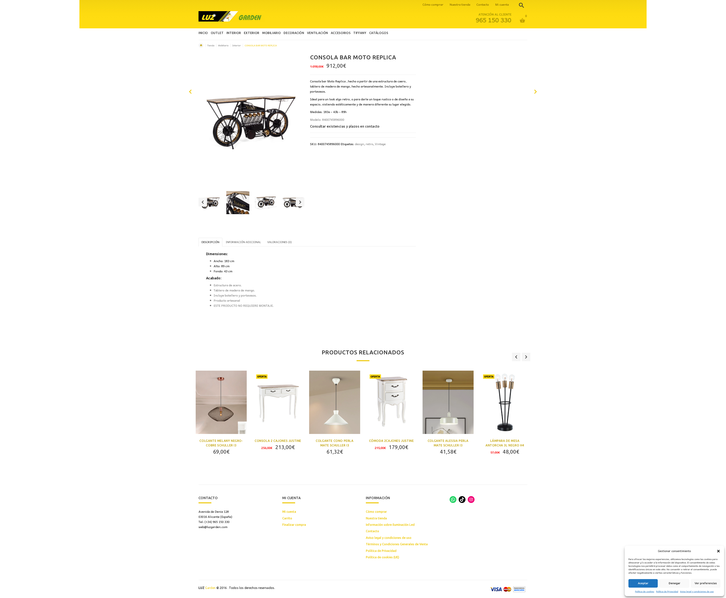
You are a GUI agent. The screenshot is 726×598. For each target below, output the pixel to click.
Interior (236, 45)
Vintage (380, 143)
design (359, 143)
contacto (372, 126)
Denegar (674, 583)
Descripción (210, 242)
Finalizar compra (294, 524)
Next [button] (300, 202)
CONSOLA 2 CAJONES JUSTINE (278, 440)
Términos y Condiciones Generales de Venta (397, 544)
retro (369, 143)
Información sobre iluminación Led (390, 524)
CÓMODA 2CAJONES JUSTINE (391, 440)
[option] (210, 202)
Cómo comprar (433, 4)
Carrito (287, 518)
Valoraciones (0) (279, 242)
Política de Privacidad (667, 591)
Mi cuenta (502, 4)
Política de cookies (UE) (382, 557)
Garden (207, 587)
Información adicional (243, 242)
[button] (718, 551)
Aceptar (643, 583)
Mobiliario (223, 45)
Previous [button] (203, 202)
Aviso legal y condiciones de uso (697, 591)
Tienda (210, 45)
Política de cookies (644, 591)
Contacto (482, 4)
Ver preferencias (706, 583)
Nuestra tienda (460, 4)
